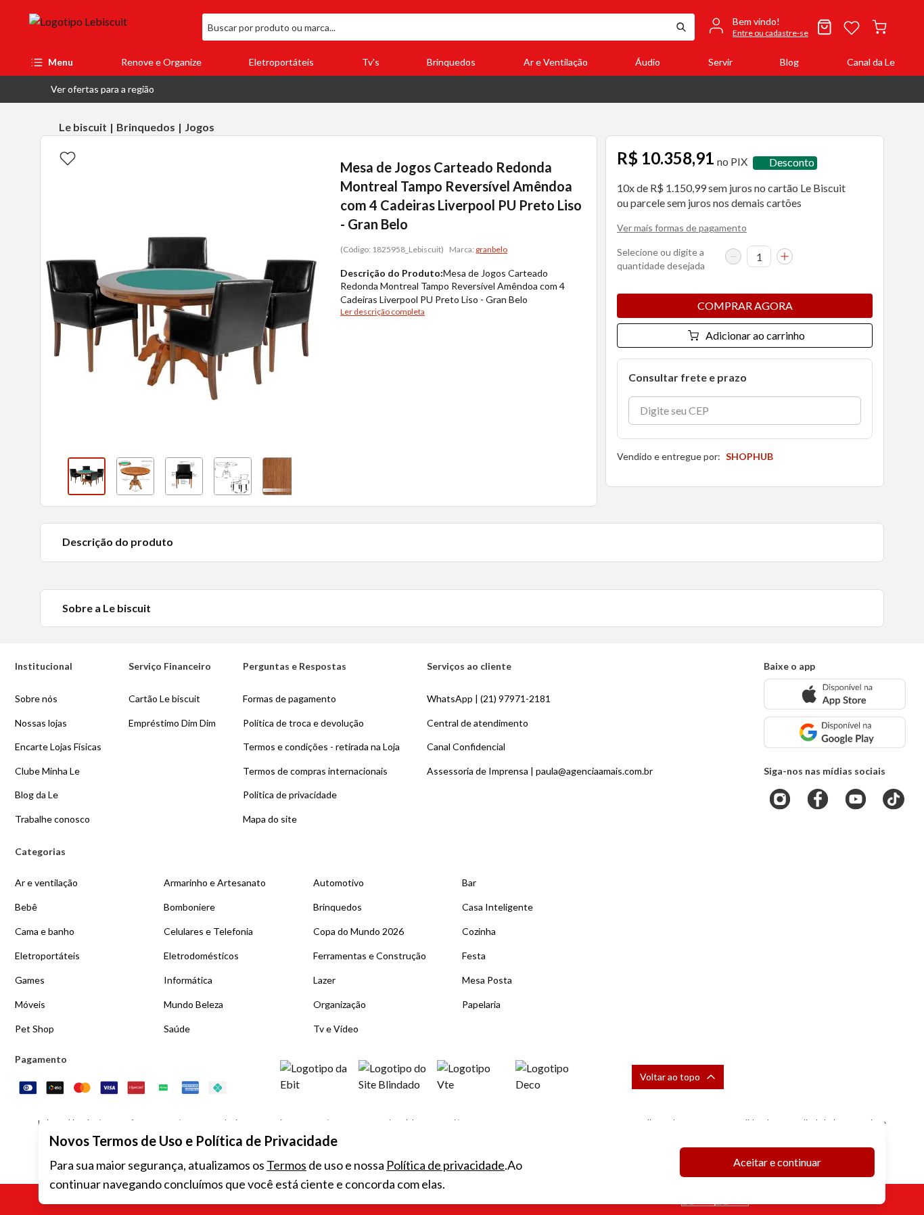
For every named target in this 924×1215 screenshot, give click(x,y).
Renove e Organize (161, 62)
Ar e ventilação (46, 882)
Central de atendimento (477, 723)
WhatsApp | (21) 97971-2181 (489, 698)
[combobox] (435, 27)
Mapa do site (270, 819)
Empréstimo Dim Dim (172, 723)
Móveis (30, 1004)
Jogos (199, 126)
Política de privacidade (445, 1164)
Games (30, 980)
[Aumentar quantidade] (785, 256)
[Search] (681, 27)
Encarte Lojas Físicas (58, 746)
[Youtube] (855, 799)
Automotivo (338, 882)
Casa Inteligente (497, 907)
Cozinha (479, 931)
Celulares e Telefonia (208, 931)
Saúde (177, 1028)
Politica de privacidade (290, 794)
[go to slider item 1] (135, 476)
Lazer (324, 980)
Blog (789, 62)
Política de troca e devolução (303, 723)
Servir (720, 62)
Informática (188, 980)
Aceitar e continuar (777, 1161)
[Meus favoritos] (851, 27)
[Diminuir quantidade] (733, 256)
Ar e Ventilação (556, 62)
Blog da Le (36, 794)
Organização (339, 1004)
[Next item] (305, 476)
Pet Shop (34, 1028)
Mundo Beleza (193, 1004)
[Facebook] (818, 799)
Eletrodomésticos (201, 955)
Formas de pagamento (289, 698)
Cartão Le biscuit (164, 698)
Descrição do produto (117, 541)
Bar (469, 882)
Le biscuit (83, 126)
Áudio (647, 62)
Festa (474, 955)
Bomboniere (189, 907)
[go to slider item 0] (87, 476)
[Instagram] (780, 799)
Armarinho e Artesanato (215, 882)
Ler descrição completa (382, 311)
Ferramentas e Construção (369, 955)
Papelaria (481, 1004)
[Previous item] (54, 476)
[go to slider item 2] (184, 476)
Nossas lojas (41, 723)
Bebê (26, 907)
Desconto (791, 162)
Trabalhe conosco (52, 819)
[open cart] (879, 27)
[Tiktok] (893, 799)
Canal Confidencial (466, 746)
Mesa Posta (487, 980)
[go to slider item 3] (233, 476)
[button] (91, 89)
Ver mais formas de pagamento (682, 227)
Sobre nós (36, 698)
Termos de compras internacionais (315, 771)
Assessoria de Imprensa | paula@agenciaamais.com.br (540, 771)
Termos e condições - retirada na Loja (321, 746)
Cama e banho (44, 931)
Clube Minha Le (47, 771)
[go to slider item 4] (281, 476)
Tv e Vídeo (336, 1028)
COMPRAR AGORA (745, 305)
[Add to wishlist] (67, 157)
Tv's (370, 62)
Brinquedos (451, 62)
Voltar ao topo (670, 1076)
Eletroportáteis (281, 62)
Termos (286, 1164)
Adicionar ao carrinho (755, 335)
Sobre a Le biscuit (106, 607)
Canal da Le (871, 62)
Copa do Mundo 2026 (358, 931)
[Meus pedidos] (824, 27)
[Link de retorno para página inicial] (110, 27)
